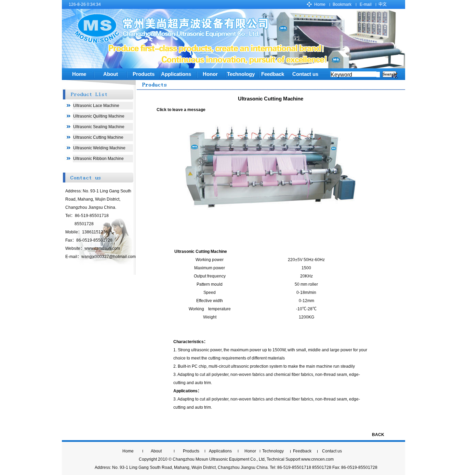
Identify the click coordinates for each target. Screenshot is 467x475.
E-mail (366, 4)
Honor (210, 74)
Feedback (302, 451)
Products (144, 74)
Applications (176, 74)
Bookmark (342, 4)
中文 (382, 4)
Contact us (305, 74)
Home (319, 4)
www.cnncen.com (317, 459)
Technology (273, 451)
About (110, 74)
